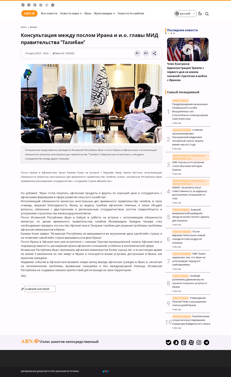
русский (184, 13)
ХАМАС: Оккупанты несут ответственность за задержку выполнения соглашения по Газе (189, 191)
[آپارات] (191, 342)
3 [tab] (171, 33)
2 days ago (176, 123)
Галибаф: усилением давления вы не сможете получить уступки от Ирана (189, 281)
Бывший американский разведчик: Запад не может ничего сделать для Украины (191, 215)
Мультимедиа (103, 13)
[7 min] (188, 49)
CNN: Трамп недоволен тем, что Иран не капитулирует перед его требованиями (189, 259)
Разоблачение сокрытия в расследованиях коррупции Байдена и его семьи (191, 320)
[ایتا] (184, 342)
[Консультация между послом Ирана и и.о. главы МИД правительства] (91, 103)
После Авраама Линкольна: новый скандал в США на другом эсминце (188, 237)
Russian (33, 27)
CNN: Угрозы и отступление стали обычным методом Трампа (188, 164)
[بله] (168, 342)
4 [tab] (174, 33)
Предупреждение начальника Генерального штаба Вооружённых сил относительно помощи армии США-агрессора (190, 109)
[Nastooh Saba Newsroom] (107, 371)
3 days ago (176, 149)
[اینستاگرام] (199, 342)
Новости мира (69, 13)
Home (23, 27)
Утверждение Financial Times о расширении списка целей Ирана (189, 302)
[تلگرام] (206, 342)
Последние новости (182, 30)
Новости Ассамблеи (131, 13)
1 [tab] (165, 33)
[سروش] (176, 342)
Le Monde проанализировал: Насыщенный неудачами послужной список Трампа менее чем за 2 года (187, 137)
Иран (87, 13)
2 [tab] (168, 33)
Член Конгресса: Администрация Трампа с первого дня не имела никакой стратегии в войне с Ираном (187, 72)
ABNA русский (30, 13)
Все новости (49, 13)
